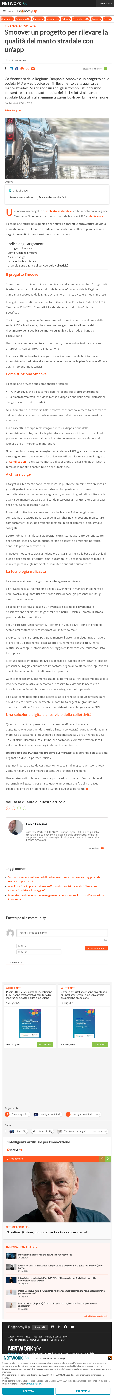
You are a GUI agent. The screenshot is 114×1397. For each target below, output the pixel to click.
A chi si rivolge (16, 257)
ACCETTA (28, 1391)
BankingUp (41, 19)
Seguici (38, 1327)
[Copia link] (27, 68)
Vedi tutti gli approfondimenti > (96, 1316)
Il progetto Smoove (20, 248)
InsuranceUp (55, 19)
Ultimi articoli (9, 19)
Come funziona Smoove (22, 252)
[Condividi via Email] (33, 68)
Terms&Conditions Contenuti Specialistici (28, 1339)
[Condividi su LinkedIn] (11, 68)
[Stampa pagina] (22, 68)
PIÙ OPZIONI (83, 1391)
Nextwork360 (14, 1353)
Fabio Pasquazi (13, 110)
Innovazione (21, 59)
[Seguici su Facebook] (65, 1327)
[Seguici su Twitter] (59, 1327)
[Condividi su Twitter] (6, 68)
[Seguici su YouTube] (72, 1327)
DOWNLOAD (45, 1044)
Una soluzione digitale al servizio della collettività (38, 265)
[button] (8, 11)
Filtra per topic (16, 1158)
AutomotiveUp (26, 19)
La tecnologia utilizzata (22, 261)
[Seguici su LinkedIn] (52, 1327)
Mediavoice (95, 216)
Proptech (99, 19)
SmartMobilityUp (84, 19)
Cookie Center (57, 1339)
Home (8, 59)
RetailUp (68, 19)
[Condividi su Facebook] (16, 68)
